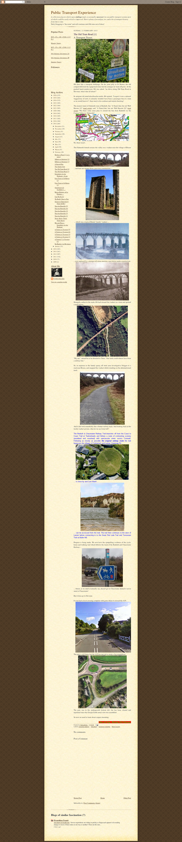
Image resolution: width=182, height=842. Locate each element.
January (57, 246)
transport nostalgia (104, 726)
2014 (55, 249)
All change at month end (62, 822)
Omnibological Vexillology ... (60, 189)
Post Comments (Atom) (92, 803)
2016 (55, 121)
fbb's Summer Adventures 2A (60, 54)
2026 (55, 95)
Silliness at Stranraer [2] (62, 159)
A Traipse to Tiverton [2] (62, 237)
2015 (55, 124)
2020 (55, 111)
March (57, 150)
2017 (55, 119)
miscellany (94, 726)
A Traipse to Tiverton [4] (62, 232)
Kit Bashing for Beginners (63, 244)
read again (87, 108)
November (58, 129)
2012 (55, 254)
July (56, 139)
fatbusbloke (59, 279)
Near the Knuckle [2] (61, 213)
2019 (55, 113)
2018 (55, 116)
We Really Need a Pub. (62, 199)
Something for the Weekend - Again (61, 175)
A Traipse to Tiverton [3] (62, 234)
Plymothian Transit (61, 820)
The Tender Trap (60, 167)
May (56, 144)
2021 (55, 108)
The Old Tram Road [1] (62, 171)
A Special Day (59, 164)
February (58, 152)
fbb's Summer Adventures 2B (60, 58)
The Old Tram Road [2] (62, 169)
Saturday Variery (56, 62)
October (57, 131)
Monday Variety (56, 43)
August (57, 137)
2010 (55, 259)
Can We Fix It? (59, 197)
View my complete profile (59, 282)
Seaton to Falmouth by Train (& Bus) (62, 203)
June (56, 142)
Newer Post (78, 798)
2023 (55, 103)
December (58, 126)
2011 (55, 257)
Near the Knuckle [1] (61, 216)
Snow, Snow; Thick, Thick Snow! (61, 219)
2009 (55, 262)
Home (102, 798)
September (58, 134)
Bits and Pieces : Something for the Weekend (61, 225)
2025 (55, 98)
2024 (55, 100)
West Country (116, 726)
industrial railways (84, 726)
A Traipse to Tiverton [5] (62, 229)
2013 (55, 251)
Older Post (127, 798)
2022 (55, 105)
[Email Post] (97, 725)
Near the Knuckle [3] (61, 211)
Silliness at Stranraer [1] (62, 162)
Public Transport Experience (73, 12)
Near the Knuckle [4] (61, 208)
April (57, 147)
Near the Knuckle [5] (61, 206)
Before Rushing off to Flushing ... (61, 193)
